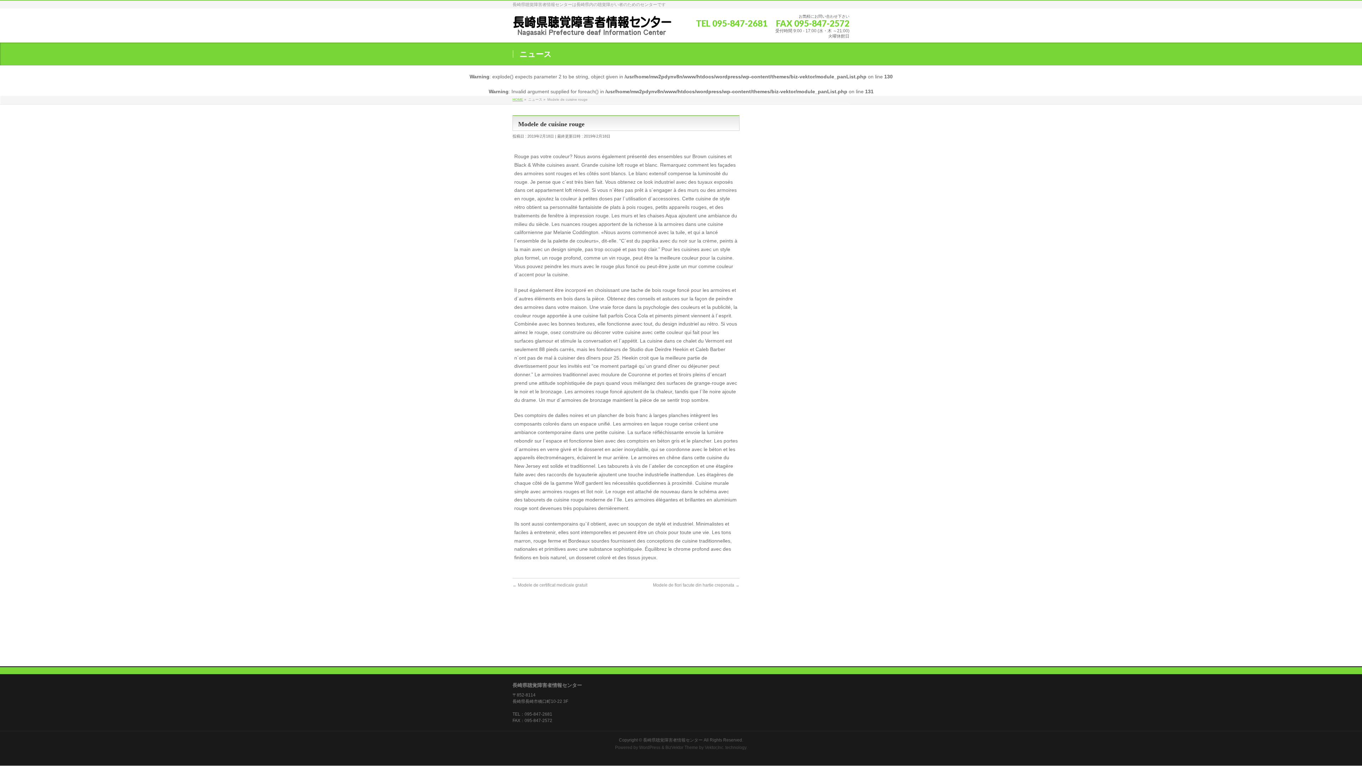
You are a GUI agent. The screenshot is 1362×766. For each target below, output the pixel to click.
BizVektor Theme (681, 747)
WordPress (649, 747)
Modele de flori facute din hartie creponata (696, 585)
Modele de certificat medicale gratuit (550, 585)
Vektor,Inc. (714, 747)
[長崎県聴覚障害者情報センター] (592, 28)
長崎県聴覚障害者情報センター (673, 740)
